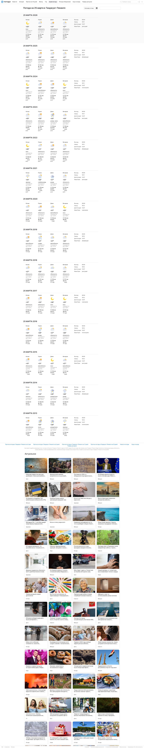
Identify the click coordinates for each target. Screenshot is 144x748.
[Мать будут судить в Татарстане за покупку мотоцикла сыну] (84, 565)
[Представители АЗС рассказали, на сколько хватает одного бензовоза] (84, 685)
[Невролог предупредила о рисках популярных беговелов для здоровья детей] (84, 709)
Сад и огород (135, 444)
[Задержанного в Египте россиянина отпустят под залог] (108, 661)
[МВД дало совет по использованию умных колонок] (108, 589)
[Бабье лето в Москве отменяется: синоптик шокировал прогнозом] (36, 637)
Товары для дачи (72, 446)
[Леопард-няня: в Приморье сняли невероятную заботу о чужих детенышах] (108, 541)
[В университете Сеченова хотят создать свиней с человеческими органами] (60, 637)
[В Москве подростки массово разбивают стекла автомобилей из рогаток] (36, 469)
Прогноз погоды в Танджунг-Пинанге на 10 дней (104, 444)
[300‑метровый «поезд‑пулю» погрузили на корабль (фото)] (60, 709)
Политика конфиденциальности (97, 747)
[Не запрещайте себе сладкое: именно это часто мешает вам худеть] (60, 733)
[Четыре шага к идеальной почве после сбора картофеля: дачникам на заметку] (84, 661)
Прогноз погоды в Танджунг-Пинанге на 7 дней (75, 444)
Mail (2, 747)
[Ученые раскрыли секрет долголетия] (36, 589)
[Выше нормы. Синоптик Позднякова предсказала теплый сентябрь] (108, 733)
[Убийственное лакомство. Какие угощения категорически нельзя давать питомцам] (108, 637)
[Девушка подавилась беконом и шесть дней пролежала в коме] (36, 565)
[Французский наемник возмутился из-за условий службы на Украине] (60, 469)
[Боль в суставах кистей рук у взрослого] (84, 493)
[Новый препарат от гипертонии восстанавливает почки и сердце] (108, 565)
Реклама (13, 747)
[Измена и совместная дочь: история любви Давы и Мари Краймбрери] (36, 661)
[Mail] (2, 2)
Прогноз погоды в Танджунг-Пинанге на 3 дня (18, 444)
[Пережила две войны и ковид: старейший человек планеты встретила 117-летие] (84, 589)
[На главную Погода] (6, 2)
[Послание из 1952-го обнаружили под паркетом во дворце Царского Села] (84, 469)
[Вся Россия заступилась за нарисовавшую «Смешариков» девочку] (60, 589)
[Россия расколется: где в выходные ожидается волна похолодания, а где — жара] (84, 541)
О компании (7, 747)
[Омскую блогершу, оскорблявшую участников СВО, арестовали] (84, 613)
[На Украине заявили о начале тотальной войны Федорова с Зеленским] (60, 565)
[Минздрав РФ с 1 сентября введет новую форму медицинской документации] (36, 517)
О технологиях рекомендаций (112, 747)
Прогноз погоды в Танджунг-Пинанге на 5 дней (46, 444)
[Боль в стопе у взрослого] (60, 517)
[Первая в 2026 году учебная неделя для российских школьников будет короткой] (84, 637)
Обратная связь (123, 747)
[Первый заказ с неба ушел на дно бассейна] (84, 733)
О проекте (87, 747)
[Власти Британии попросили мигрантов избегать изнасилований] (108, 493)
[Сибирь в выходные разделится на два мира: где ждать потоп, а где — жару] (36, 733)
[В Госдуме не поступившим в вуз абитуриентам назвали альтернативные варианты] (108, 613)
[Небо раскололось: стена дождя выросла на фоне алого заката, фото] (36, 685)
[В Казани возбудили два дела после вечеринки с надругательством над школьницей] (36, 613)
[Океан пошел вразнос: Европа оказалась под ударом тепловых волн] (108, 517)
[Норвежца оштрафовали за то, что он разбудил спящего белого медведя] (84, 517)
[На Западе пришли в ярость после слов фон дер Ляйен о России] (108, 469)
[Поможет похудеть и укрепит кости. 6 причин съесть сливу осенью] (60, 613)
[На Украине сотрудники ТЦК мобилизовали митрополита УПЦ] (36, 493)
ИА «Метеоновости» (138, 747)
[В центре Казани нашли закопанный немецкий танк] (60, 493)
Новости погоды (124, 444)
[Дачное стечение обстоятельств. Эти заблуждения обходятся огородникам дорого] (60, 685)
